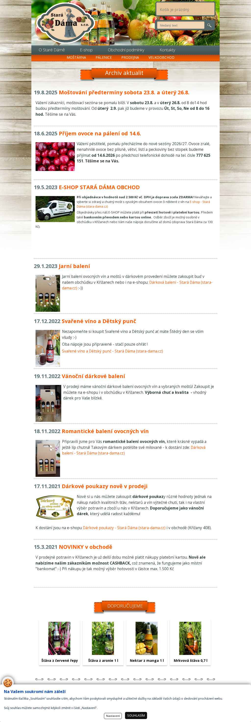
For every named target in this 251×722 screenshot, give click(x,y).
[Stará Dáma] (65, 23)
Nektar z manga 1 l (147, 660)
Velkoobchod (162, 57)
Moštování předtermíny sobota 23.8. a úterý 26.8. (124, 92)
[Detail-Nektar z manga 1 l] (147, 653)
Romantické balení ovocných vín (105, 431)
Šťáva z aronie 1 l (103, 660)
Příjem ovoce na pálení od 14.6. (100, 133)
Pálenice (104, 57)
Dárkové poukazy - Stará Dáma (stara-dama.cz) (124, 527)
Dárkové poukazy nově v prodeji (105, 486)
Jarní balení (74, 265)
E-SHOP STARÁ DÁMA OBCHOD (99, 187)
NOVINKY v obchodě (85, 546)
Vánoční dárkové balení (93, 376)
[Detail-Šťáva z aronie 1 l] (103, 653)
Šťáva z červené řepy (59, 660)
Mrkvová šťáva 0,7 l (190, 660)
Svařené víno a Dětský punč (99, 321)
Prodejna (130, 57)
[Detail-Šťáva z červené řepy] (59, 653)
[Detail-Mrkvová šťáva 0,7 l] (190, 653)
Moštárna (76, 57)
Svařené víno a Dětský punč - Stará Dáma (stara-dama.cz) (112, 351)
